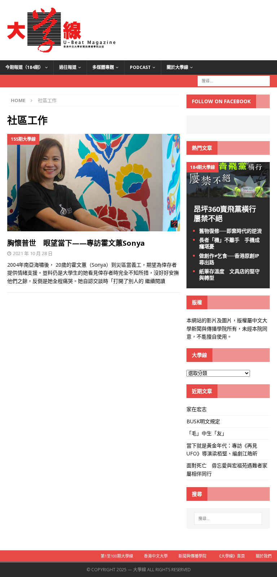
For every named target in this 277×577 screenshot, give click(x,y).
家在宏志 (196, 409)
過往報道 (67, 67)
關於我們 (264, 556)
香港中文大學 (156, 556)
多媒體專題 (103, 67)
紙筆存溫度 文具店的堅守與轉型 (229, 274)
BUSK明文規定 (203, 421)
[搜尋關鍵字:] (234, 80)
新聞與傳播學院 (192, 556)
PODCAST (140, 67)
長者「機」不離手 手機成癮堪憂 (229, 243)
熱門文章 (202, 147)
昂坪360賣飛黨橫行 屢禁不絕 (228, 213)
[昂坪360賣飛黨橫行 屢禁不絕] (227, 193)
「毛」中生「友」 (206, 433)
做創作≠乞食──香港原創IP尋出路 (229, 259)
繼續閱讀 (155, 280)
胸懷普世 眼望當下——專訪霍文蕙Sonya (76, 243)
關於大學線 (177, 67)
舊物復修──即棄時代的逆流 (230, 230)
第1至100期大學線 (117, 556)
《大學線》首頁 (231, 556)
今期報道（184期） (24, 67)
